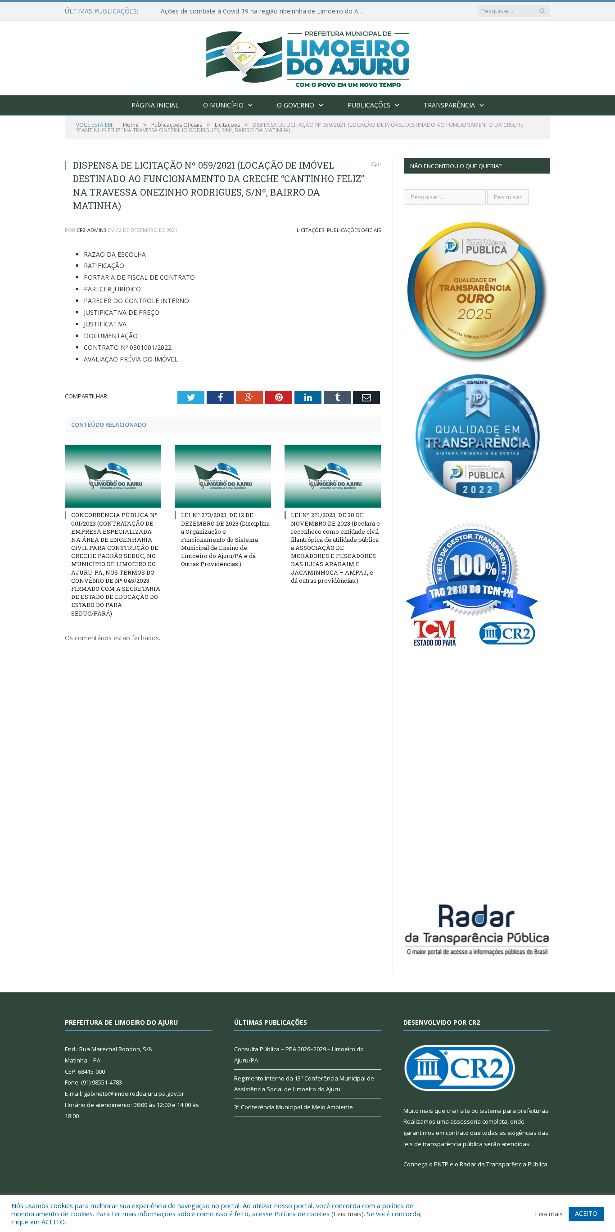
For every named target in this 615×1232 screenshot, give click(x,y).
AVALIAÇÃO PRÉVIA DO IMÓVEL (131, 359)
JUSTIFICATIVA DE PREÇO (121, 312)
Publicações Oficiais (354, 230)
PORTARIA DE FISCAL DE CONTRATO (139, 277)
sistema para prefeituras (514, 1111)
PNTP (441, 1164)
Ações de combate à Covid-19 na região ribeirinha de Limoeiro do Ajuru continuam (264, 11)
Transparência (449, 105)
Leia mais (348, 1213)
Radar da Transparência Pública (503, 1164)
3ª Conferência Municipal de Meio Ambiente (293, 1107)
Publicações (369, 105)
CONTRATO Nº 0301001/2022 (128, 347)
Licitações (310, 230)
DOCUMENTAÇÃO (111, 335)
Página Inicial (155, 105)
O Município (223, 105)
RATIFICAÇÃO (104, 265)
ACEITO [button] (586, 1213)
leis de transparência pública (443, 1144)
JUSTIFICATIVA (105, 324)
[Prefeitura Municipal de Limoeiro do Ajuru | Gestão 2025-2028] (307, 56)
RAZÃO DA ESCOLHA (115, 254)
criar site (458, 1111)
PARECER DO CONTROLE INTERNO (136, 300)
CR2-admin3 (91, 230)
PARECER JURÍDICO (112, 289)
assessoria (465, 1121)
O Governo (295, 105)
